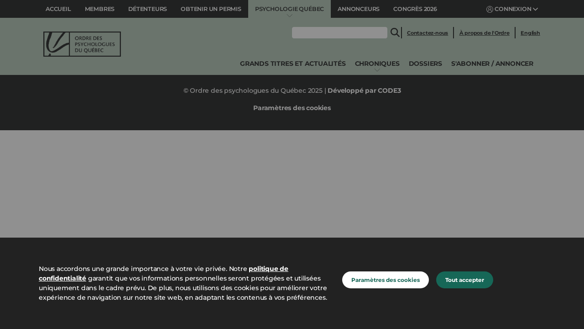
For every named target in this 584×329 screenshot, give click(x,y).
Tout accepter (464, 279)
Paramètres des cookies (385, 279)
